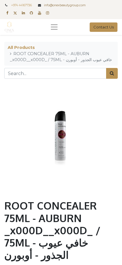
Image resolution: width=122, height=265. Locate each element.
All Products (21, 47)
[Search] (112, 73)
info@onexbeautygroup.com (65, 5)
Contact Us (103, 27)
